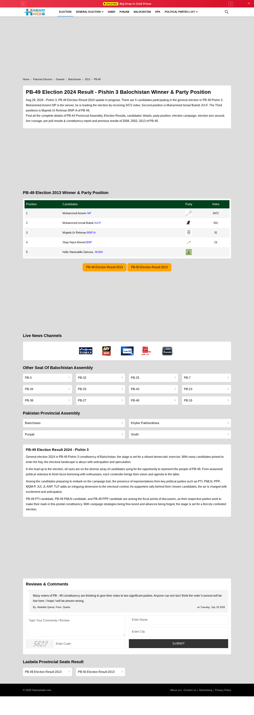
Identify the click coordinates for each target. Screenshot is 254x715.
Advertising (205, 690)
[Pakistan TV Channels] (167, 351)
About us (175, 690)
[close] (248, 4)
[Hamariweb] (34, 12)
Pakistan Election (42, 79)
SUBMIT (178, 643)
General (60, 79)
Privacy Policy (223, 690)
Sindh (111, 11)
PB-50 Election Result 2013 (149, 267)
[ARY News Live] (106, 351)
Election (65, 11)
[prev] (23, 3)
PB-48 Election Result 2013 (104, 267)
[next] (231, 3)
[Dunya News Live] (127, 350)
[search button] (226, 11)
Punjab (124, 11)
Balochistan (142, 11)
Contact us (190, 690)
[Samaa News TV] (85, 351)
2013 (87, 79)
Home (26, 79)
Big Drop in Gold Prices (128, 3)
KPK (157, 11)
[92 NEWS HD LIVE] (146, 351)
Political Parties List (180, 11)
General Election (88, 11)
